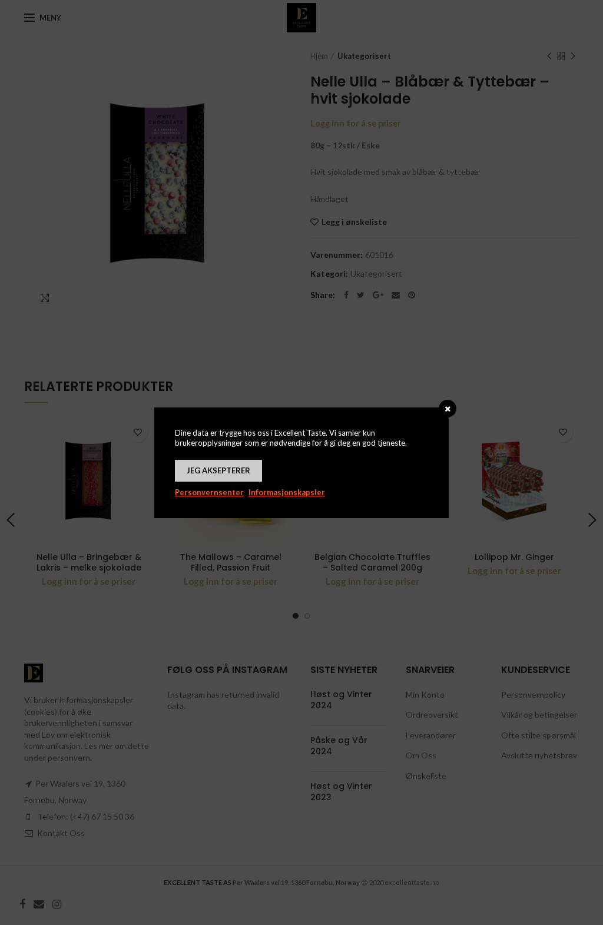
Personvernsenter (209, 492)
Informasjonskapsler (287, 492)
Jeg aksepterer (218, 470)
